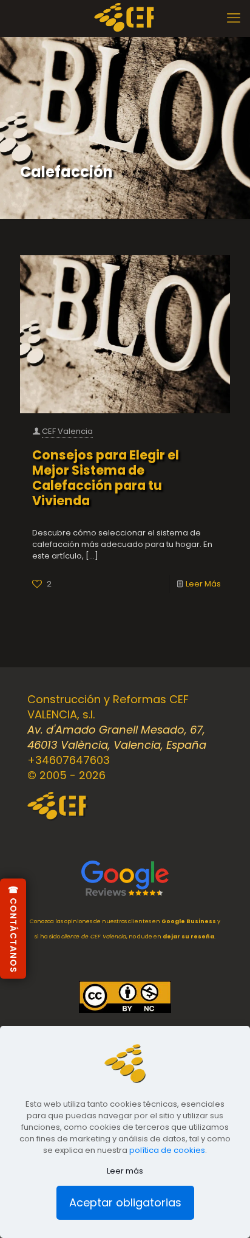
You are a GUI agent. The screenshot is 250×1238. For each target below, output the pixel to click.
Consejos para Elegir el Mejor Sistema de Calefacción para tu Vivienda (105, 477)
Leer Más (203, 584)
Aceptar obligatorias (125, 1202)
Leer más (125, 1171)
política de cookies (167, 1150)
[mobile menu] (233, 18)
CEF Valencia (67, 431)
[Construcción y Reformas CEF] (125, 18)
